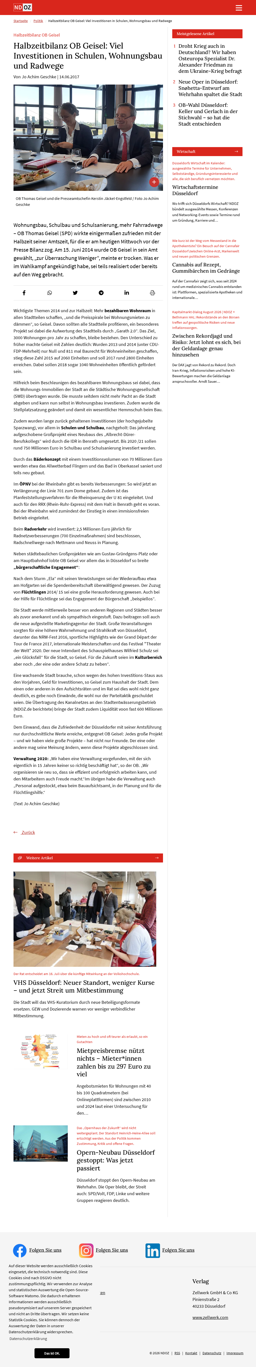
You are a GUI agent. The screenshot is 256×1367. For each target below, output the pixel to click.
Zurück (28, 832)
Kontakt (191, 1353)
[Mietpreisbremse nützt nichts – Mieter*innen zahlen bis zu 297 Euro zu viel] (41, 1051)
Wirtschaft (186, 151)
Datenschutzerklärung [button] (28, 1338)
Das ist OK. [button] (52, 1353)
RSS (177, 1353)
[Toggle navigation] (239, 7)
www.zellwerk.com (210, 1317)
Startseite (21, 21)
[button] (24, 293)
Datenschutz (211, 1353)
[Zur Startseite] (23, 7)
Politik (38, 21)
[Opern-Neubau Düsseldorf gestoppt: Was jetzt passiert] (41, 1143)
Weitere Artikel (39, 857)
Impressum (235, 1353)
